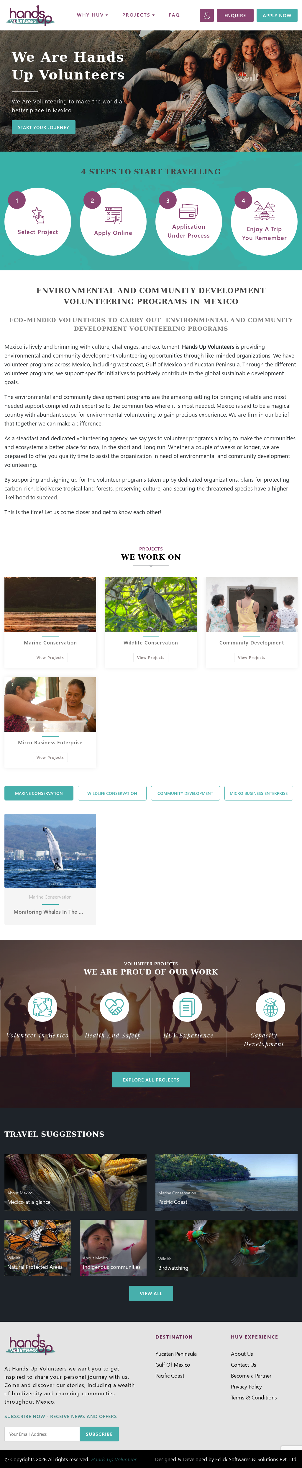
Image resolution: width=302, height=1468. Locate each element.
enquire (235, 15)
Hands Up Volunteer (113, 1459)
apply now (277, 15)
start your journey (43, 127)
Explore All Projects (151, 1079)
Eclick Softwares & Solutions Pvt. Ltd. (256, 1459)
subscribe (99, 1434)
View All (151, 1293)
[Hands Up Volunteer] (31, 15)
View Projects (50, 657)
